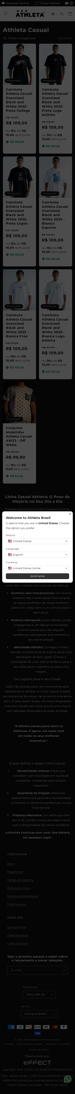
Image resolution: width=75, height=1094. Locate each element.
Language (12, 548)
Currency (11, 562)
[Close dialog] (70, 514)
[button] (37, 541)
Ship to (10, 535)
